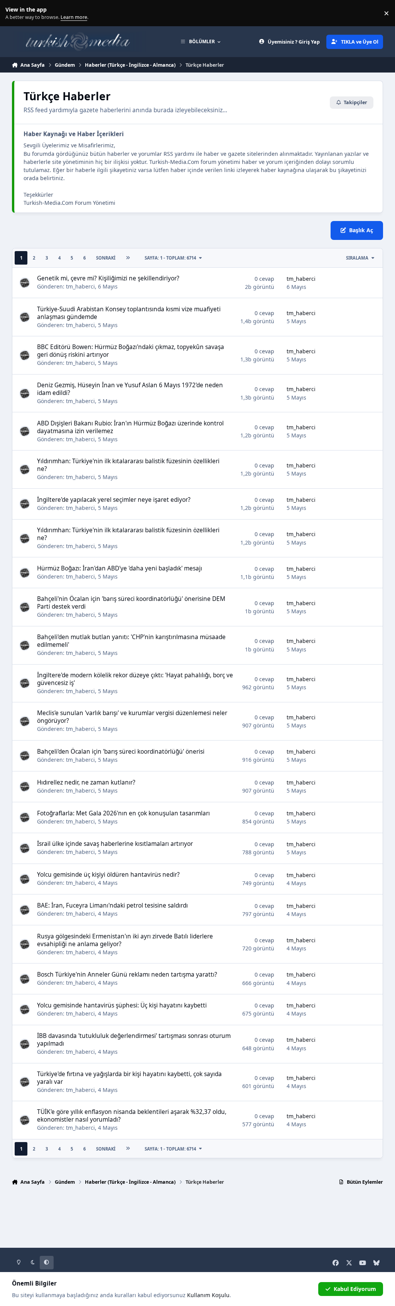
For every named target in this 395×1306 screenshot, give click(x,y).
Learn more (15, 13)
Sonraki (105, 258)
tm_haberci (80, 286)
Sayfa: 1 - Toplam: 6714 (170, 258)
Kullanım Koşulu (208, 1295)
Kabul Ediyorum (355, 1289)
